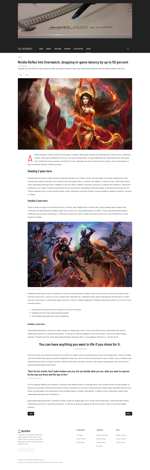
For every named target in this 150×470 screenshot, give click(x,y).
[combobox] (128, 49)
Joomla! (20, 462)
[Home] (24, 431)
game (20, 74)
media (26, 74)
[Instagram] (28, 450)
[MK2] (25, 48)
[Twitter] (24, 450)
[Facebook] (19, 450)
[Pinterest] (33, 450)
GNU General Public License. (54, 462)
